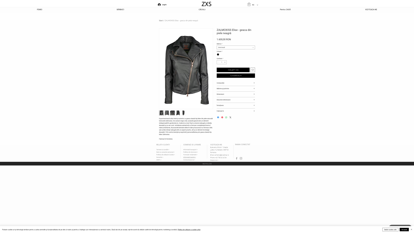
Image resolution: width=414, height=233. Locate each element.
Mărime (219, 44)
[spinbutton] (222, 62)
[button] (249, 4)
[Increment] (225, 62)
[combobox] (236, 47)
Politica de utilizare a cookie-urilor (189, 229)
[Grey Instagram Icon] (241, 158)
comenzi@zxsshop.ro (221, 155)
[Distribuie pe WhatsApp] (226, 117)
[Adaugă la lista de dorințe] (252, 70)
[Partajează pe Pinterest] (222, 117)
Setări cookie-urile (390, 229)
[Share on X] (230, 117)
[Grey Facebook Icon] (236, 158)
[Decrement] (218, 62)
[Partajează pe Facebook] (218, 117)
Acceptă (404, 229)
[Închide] (411, 229)
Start (161, 21)
